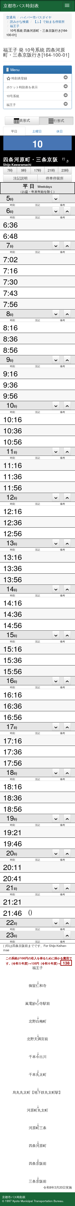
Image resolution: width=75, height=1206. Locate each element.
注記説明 (20, 178)
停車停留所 (55, 178)
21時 (51, 170)
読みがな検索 (19, 21)
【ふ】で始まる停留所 (49, 21)
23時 (65, 170)
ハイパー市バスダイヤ (35, 17)
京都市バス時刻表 (21, 5)
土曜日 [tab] (37, 131)
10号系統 (12, 96)
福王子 (14, 26)
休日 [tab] (59, 131)
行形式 (59, 120)
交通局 (11, 17)
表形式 (24, 120)
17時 (37, 170)
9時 (23, 170)
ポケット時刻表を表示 (22, 87)
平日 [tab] (14, 131)
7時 (10, 170)
